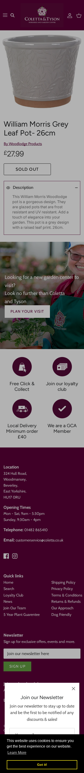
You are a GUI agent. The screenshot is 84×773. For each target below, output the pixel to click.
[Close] (73, 688)
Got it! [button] (42, 764)
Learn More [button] (16, 753)
